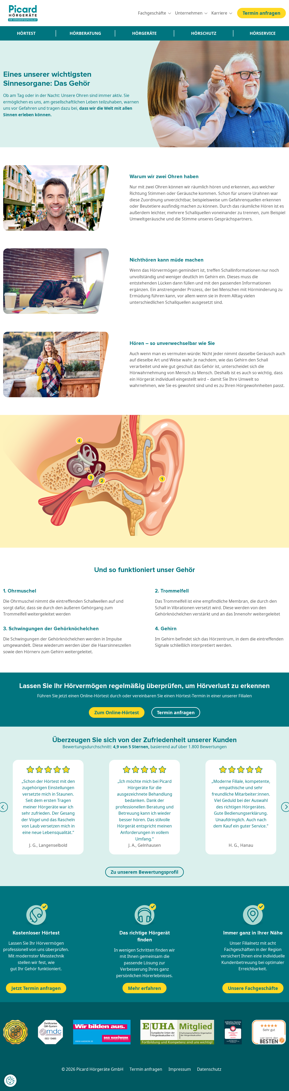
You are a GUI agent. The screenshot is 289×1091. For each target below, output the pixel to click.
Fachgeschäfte (152, 13)
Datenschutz (209, 1069)
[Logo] (22, 13)
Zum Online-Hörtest (116, 712)
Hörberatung (85, 33)
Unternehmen (188, 13)
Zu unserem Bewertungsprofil (144, 872)
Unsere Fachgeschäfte (253, 988)
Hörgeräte (144, 33)
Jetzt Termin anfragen (36, 988)
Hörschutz (203, 33)
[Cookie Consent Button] (10, 1080)
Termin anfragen (261, 13)
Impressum (179, 1069)
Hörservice (263, 33)
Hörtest (26, 33)
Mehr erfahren (144, 988)
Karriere (219, 13)
